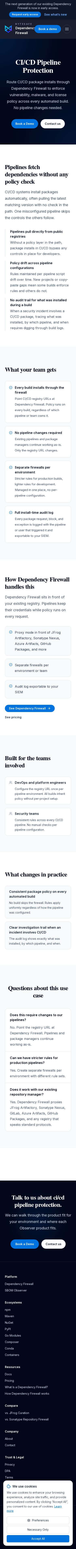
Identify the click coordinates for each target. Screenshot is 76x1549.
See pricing (13, 717)
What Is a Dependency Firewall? (26, 1387)
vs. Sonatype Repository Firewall (27, 1419)
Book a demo (48, 29)
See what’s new (55, 14)
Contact (10, 1445)
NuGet (9, 1322)
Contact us (53, 123)
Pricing (9, 1380)
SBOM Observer (16, 1290)
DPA (7, 1471)
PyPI (8, 1329)
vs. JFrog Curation (17, 1413)
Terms (9, 1477)
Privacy (10, 1464)
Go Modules (13, 1335)
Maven (9, 1316)
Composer (12, 1342)
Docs (8, 1374)
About (9, 1438)
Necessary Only (38, 1529)
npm (8, 1309)
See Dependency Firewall (27, 708)
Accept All (38, 1538)
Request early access (25, 14)
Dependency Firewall (19, 1284)
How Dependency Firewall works (27, 1393)
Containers (12, 1355)
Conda (9, 1348)
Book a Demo (24, 123)
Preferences (40, 1520)
